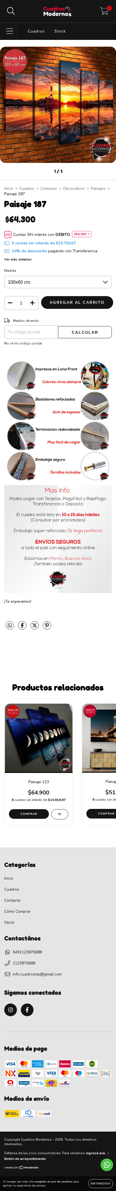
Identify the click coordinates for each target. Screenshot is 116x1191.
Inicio (8, 188)
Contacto (12, 900)
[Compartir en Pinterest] (47, 628)
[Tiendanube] (21, 1168)
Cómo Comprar (17, 911)
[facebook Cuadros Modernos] (27, 1009)
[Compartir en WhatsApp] (10, 625)
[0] (104, 13)
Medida (10, 270)
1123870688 (24, 963)
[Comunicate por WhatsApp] (107, 1164)
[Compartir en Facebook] (23, 628)
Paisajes (98, 188)
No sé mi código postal (23, 343)
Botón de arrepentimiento (25, 1158)
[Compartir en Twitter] (35, 628)
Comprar (29, 814)
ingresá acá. (96, 1153)
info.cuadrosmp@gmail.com (37, 974)
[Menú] (9, 31)
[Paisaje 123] (59, 814)
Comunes (49, 188)
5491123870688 (27, 952)
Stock (60, 31)
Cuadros (36, 31)
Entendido (101, 1184)
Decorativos (74, 188)
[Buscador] (11, 11)
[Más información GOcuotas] (82, 234)
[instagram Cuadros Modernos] (10, 1009)
